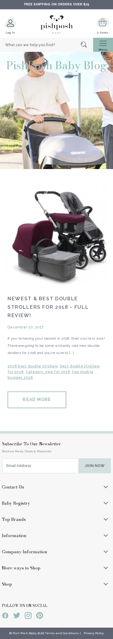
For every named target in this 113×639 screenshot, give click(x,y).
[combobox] (46, 45)
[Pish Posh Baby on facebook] (5, 616)
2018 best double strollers (33, 366)
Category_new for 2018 (48, 372)
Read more (37, 399)
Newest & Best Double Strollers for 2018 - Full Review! (48, 307)
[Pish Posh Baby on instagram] (28, 616)
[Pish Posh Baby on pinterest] (39, 616)
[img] (56, 235)
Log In (10, 32)
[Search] (87, 45)
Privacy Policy (94, 633)
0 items (102, 32)
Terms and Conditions (62, 633)
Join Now (95, 466)
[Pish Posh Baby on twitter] (16, 616)
